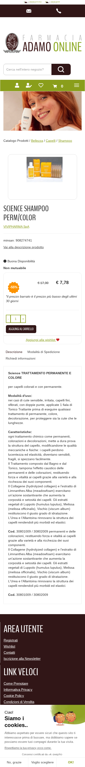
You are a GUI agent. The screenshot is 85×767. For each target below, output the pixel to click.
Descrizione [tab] (14, 352)
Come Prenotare (16, 683)
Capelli (51, 140)
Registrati (11, 640)
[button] (8, 319)
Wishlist (9, 646)
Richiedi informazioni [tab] (20, 358)
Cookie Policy (14, 696)
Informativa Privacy (18, 689)
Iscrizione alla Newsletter (22, 658)
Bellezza (37, 140)
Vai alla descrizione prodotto (23, 247)
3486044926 (60, 10)
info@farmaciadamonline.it (30, 10)
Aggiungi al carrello (21, 329)
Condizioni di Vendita (19, 702)
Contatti (9, 652)
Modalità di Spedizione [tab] (43, 352)
